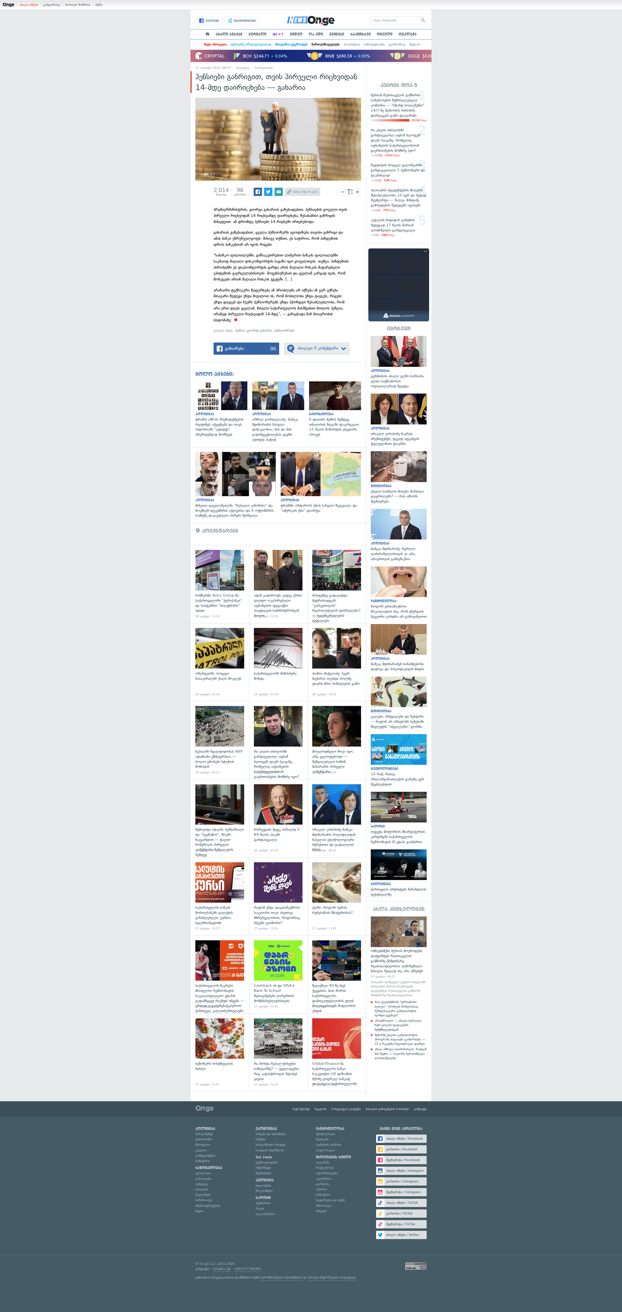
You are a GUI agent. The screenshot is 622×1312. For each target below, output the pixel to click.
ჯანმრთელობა (330, 1129)
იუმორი (321, 1189)
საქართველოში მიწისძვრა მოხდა (278, 662)
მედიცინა (322, 1139)
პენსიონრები (284, 330)
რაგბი (260, 1208)
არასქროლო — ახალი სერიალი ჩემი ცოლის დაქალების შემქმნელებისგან (398, 1025)
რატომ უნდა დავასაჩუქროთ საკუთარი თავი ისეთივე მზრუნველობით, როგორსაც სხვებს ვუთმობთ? (278, 896)
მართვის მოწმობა (77, 5)
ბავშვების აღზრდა (329, 1144)
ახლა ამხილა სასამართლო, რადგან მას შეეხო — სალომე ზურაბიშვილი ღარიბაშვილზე (401, 1053)
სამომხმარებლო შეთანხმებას (281, 1277)
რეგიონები (203, 1195)
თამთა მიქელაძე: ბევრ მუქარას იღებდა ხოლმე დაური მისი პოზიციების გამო (336, 662)
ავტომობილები (326, 1173)
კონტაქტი (420, 1109)
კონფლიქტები (205, 1155)
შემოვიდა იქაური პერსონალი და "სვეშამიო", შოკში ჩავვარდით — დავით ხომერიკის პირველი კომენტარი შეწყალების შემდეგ (219, 818)
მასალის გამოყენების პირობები (387, 1109)
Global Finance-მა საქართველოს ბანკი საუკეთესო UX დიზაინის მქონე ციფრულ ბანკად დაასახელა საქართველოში (336, 1052)
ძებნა (99, 5)
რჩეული (384, 34)
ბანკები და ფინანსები (271, 1134)
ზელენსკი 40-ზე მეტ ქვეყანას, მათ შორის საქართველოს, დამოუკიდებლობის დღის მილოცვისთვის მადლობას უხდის (336, 974)
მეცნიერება (263, 1173)
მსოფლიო (202, 1144)
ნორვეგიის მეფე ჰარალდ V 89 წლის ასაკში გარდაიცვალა (278, 818)
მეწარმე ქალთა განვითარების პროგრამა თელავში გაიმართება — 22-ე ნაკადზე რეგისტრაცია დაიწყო (400, 1039)
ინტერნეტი (263, 1168)
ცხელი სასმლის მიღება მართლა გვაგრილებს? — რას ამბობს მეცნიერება (399, 477)
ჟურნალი (257, 34)
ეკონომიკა (397, 44)
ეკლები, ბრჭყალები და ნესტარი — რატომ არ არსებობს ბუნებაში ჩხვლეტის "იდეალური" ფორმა (399, 703)
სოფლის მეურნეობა (270, 1150)
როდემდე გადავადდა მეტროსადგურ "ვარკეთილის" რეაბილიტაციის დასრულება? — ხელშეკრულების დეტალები (336, 584)
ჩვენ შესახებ (301, 1109)
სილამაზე (322, 1162)
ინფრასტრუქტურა (208, 1205)
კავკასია (201, 1150)
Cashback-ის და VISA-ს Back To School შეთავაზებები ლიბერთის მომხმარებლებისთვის (278, 974)
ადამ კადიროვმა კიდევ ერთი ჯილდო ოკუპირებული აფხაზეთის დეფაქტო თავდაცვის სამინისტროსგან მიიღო (278, 584)
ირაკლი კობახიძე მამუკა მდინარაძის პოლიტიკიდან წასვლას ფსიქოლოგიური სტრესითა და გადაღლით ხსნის (336, 818)
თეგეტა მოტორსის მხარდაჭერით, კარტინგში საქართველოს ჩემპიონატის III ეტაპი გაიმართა (399, 818)
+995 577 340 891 (247, 1269)
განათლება (203, 1178)
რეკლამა (408, 34)
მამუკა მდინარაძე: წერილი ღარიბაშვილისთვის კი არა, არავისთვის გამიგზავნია (399, 535)
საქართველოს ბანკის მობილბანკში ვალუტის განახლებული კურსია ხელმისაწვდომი (219, 896)
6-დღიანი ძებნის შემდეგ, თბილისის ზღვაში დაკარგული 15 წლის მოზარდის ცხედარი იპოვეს (337, 409)
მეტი (413, 44)
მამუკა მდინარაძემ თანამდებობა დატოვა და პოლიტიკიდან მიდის (399, 648)
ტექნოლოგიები (266, 1162)
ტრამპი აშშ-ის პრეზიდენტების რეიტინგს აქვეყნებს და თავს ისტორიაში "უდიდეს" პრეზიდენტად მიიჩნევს (223, 409)
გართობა (322, 1184)
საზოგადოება (374, 44)
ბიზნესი (261, 1139)
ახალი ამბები (28, 5)
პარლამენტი (204, 1134)
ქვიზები (336, 34)
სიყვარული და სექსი (330, 1200)
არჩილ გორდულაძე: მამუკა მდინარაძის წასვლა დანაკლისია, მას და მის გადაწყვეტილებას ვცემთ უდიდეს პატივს (280, 411)
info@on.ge (222, 1269)
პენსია (240, 330)
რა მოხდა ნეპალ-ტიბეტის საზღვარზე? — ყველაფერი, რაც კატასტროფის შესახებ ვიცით (278, 1052)
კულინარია (324, 1178)
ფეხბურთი (263, 1203)
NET (278, 34)
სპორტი (263, 1198)
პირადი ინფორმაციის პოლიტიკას (332, 1277)
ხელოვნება (263, 1185)
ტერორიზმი (203, 1139)
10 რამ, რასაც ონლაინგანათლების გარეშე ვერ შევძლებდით (399, 760)
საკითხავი (360, 34)
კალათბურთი (265, 1214)
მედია (199, 1211)
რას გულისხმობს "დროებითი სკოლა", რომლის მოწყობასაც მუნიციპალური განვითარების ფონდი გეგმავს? (396, 1008)
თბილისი (201, 1189)
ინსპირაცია (324, 1205)
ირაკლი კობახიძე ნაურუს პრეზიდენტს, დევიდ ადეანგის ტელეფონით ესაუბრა (399, 420)
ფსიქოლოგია (325, 1134)
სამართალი (203, 1200)
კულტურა (265, 1180)
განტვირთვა (51, 5)
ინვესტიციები (244, 21)
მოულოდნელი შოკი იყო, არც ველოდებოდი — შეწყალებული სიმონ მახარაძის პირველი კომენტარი (336, 740)
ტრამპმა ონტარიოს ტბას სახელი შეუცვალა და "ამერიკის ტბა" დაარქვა (323, 482)
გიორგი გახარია (259, 330)
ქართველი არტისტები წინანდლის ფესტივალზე (399, 873)
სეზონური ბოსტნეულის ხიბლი (219, 1052)
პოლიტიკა (352, 44)
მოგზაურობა (325, 1168)
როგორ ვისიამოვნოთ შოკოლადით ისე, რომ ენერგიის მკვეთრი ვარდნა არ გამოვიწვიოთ (399, 592)
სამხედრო (202, 1161)
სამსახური (323, 1195)
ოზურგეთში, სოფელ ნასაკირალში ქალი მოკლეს (219, 662)
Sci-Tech (264, 1157)
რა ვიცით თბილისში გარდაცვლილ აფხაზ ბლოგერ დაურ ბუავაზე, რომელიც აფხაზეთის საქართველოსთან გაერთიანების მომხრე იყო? (278, 740)
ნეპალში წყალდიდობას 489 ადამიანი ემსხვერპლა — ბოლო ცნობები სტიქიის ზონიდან (219, 740)
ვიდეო (296, 34)
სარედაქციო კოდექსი (346, 1109)
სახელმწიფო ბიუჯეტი (271, 1144)
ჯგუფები (212, 21)
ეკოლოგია (203, 1173)
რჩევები (321, 1211)
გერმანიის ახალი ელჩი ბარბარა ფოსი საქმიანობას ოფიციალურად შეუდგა (399, 362)
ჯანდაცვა (201, 1184)
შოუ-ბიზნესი (264, 1191)
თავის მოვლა (325, 1150)
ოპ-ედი (316, 34)
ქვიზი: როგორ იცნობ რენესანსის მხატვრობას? (336, 896)
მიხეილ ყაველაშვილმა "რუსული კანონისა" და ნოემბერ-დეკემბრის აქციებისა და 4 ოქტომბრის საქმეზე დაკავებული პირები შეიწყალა (238, 485)
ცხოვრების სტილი (333, 1157)
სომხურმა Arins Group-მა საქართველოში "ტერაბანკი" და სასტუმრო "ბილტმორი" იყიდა (219, 584)
